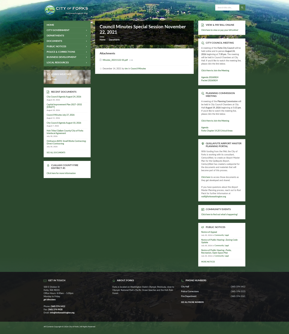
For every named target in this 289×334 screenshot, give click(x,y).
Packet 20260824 (209, 81)
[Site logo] (66, 14)
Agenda (204, 128)
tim (126, 69)
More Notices (208, 262)
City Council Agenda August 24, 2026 (64, 97)
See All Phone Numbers (192, 302)
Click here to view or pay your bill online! (219, 30)
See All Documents (56, 153)
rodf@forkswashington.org (213, 197)
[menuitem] (67, 25)
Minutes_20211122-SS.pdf (115, 60)
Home (102, 40)
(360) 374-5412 (58, 306)
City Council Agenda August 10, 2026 (64, 123)
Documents (114, 40)
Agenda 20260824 (209, 77)
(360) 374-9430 (55, 310)
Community (219, 235)
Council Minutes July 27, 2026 (61, 115)
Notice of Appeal (209, 232)
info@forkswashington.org (62, 313)
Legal (227, 235)
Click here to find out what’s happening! (219, 215)
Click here (205, 177)
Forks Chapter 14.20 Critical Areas (217, 131)
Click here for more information (61, 173)
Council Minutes (138, 69)
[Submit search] (242, 8)
